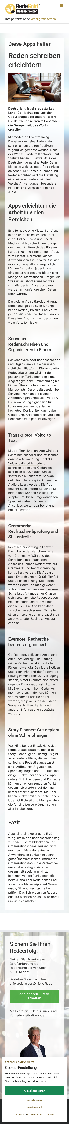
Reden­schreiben (48, 360)
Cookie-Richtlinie (35, 1114)
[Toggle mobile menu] (62, 5)
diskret (31, 959)
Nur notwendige (34, 1100)
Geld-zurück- (41, 1011)
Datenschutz (20, 1114)
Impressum (50, 1114)
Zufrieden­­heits (20, 1015)
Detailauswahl (34, 1107)
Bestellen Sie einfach (25, 979)
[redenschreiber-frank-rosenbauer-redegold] (34, 1027)
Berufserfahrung (21, 963)
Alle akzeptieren (34, 1091)
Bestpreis (21, 1011)
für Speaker (38, 260)
